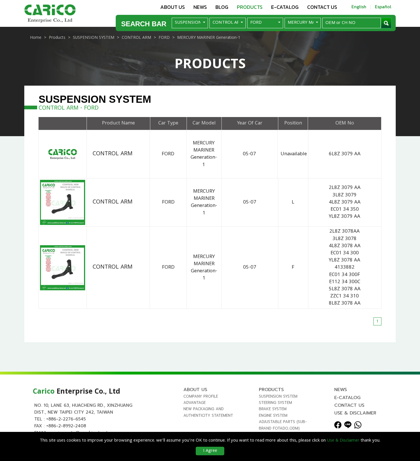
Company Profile (200, 396)
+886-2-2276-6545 (66, 419)
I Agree (210, 451)
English (358, 6)
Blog (221, 7)
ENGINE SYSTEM (273, 415)
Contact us (322, 7)
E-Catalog (285, 7)
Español (383, 6)
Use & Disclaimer (355, 413)
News (200, 7)
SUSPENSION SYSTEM (278, 396)
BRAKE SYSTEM (273, 409)
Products (250, 7)
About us (172, 7)
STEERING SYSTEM (275, 402)
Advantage (194, 402)
